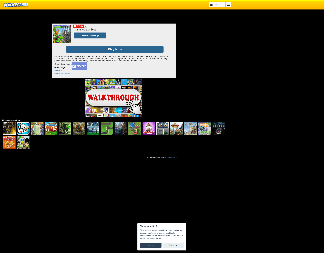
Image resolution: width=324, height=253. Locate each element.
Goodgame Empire (176, 128)
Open (228, 4)
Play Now (115, 49)
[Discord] (79, 69)
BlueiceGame (15, 4)
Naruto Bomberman (204, 128)
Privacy (174, 157)
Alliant (65, 128)
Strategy (58, 70)
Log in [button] (216, 5)
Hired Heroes (37, 128)
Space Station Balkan (218, 128)
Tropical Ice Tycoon (23, 142)
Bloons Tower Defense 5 (51, 128)
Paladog (23, 128)
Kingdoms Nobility (79, 128)
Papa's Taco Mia (9, 142)
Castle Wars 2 (93, 128)
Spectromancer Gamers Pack (190, 128)
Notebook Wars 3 (134, 128)
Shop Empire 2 (162, 128)
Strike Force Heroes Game (9, 128)
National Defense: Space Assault (121, 128)
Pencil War (107, 128)
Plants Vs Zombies (63, 74)
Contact (167, 157)
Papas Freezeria (149, 128)
